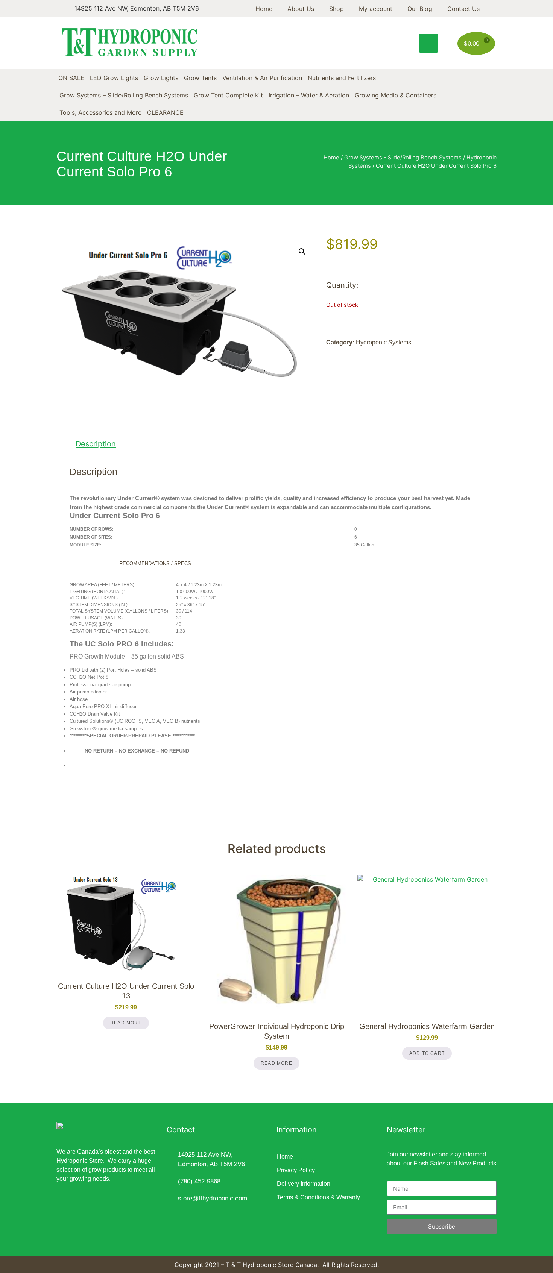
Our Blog (419, 8)
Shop (336, 8)
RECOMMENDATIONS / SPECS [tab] (155, 563)
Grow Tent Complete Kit (228, 95)
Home (263, 8)
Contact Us (463, 8)
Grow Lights (161, 78)
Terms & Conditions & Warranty (318, 1197)
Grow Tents (200, 78)
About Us (300, 8)
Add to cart (427, 1053)
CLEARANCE (165, 112)
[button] (428, 43)
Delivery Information (303, 1183)
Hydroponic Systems (383, 342)
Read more (126, 1023)
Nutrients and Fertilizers (342, 78)
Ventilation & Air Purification (262, 78)
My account (375, 8)
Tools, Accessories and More (100, 112)
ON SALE (71, 78)
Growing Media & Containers (395, 95)
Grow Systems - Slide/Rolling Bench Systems (403, 157)
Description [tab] (96, 443)
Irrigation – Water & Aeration (309, 95)
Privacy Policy (296, 1170)
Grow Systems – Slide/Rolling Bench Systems (123, 95)
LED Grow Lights (114, 78)
